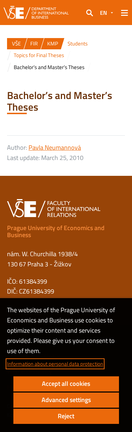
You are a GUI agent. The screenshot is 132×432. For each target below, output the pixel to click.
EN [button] (103, 12)
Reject (66, 416)
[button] (89, 12)
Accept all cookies (66, 383)
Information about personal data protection (55, 364)
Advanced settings (66, 400)
